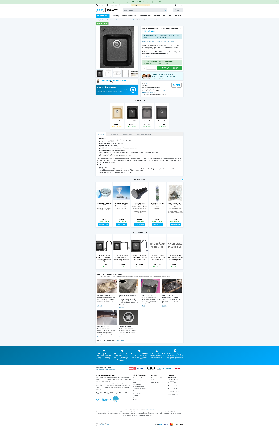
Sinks (147, 84)
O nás (134, 382)
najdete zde (160, 2)
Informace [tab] (101, 134)
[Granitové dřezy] (172, 286)
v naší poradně (120, 340)
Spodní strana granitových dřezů (127, 296)
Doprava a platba (145, 16)
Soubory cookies (137, 391)
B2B (134, 397)
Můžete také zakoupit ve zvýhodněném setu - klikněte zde (158, 41)
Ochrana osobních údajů (139, 388)
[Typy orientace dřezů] (150, 286)
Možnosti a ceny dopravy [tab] (144, 134)
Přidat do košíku (170, 68)
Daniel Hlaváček (104, 425)
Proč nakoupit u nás (129, 16)
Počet (143, 68)
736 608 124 (173, 388)
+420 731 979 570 (159, 76)
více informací (150, 409)
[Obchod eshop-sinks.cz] (159, 368)
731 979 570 (100, 5)
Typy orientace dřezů (147, 295)
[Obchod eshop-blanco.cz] (141, 368)
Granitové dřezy (167, 295)
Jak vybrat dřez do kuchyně (106, 295)
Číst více (99, 305)
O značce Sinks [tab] (127, 134)
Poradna (157, 16)
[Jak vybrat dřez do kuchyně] (107, 286)
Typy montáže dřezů (103, 326)
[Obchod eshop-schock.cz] (151, 368)
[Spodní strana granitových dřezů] (128, 286)
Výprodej (115, 16)
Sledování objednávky (157, 378)
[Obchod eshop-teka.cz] (176, 368)
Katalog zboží (102, 16)
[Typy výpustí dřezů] (128, 317)
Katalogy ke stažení (138, 386)
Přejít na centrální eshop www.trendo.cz (106, 369)
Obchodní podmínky (138, 380)
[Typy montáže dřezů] (107, 317)
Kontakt (178, 16)
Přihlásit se (154, 380)
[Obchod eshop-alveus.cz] (167, 368)
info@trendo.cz (112, 5)
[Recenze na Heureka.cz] (116, 399)
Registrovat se (155, 382)
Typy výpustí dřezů (125, 326)
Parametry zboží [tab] (113, 134)
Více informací (148, 56)
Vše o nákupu (167, 16)
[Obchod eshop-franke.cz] (132, 368)
